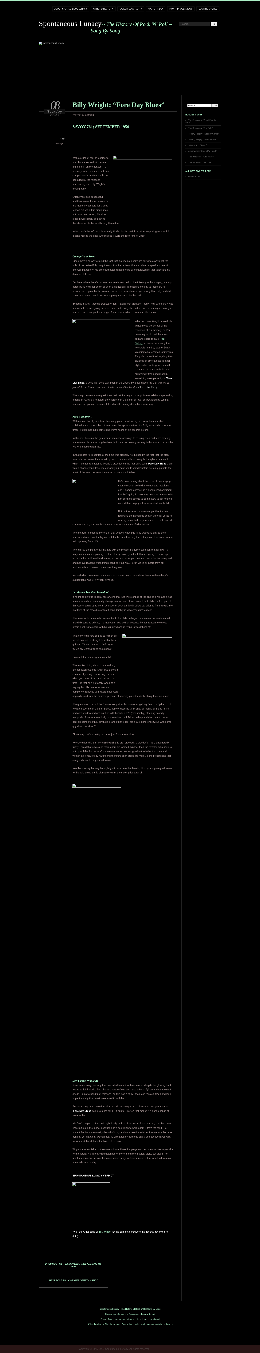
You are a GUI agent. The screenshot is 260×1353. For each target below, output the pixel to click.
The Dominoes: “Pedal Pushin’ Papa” (200, 121)
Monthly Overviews (180, 9)
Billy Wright (105, 1231)
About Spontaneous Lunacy (70, 9)
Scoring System (208, 9)
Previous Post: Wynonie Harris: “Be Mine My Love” (73, 1265)
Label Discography (131, 9)
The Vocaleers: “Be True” (200, 162)
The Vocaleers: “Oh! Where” (201, 157)
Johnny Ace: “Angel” (197, 145)
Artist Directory (103, 9)
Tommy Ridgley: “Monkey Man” (202, 139)
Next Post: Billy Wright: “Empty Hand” (73, 1280)
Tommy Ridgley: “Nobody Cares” (203, 134)
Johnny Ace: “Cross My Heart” (202, 151)
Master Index (155, 9)
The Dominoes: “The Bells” (200, 128)
